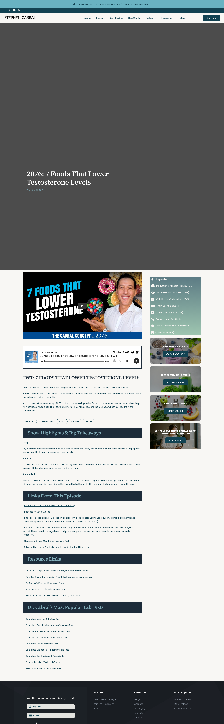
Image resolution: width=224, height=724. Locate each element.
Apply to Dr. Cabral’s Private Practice (45, 589)
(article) (88, 547)
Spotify (62, 421)
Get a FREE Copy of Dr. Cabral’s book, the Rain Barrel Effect (57, 570)
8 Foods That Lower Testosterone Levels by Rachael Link (53, 547)
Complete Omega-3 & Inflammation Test (47, 649)
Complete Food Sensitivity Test (42, 643)
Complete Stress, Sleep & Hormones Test (47, 637)
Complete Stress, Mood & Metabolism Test (46, 541)
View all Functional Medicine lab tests (45, 668)
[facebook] (5, 10)
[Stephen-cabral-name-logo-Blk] (20, 16)
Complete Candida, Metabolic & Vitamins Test (50, 625)
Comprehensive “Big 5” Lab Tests (43, 662)
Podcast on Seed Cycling (37, 511)
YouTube (75, 421)
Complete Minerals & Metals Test (43, 619)
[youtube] (14, 10)
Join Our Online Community (40, 576)
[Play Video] (82, 305)
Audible (88, 421)
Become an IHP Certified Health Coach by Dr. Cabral (53, 595)
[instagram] (19, 10)
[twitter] (10, 10)
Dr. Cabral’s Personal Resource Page (45, 583)
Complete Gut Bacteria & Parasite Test (46, 656)
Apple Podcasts (45, 421)
